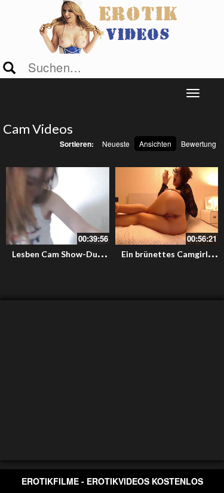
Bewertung (198, 143)
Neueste (116, 143)
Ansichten (155, 143)
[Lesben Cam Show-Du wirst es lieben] (57, 205)
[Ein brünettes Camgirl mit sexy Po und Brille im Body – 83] (167, 205)
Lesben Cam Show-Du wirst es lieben (84, 254)
